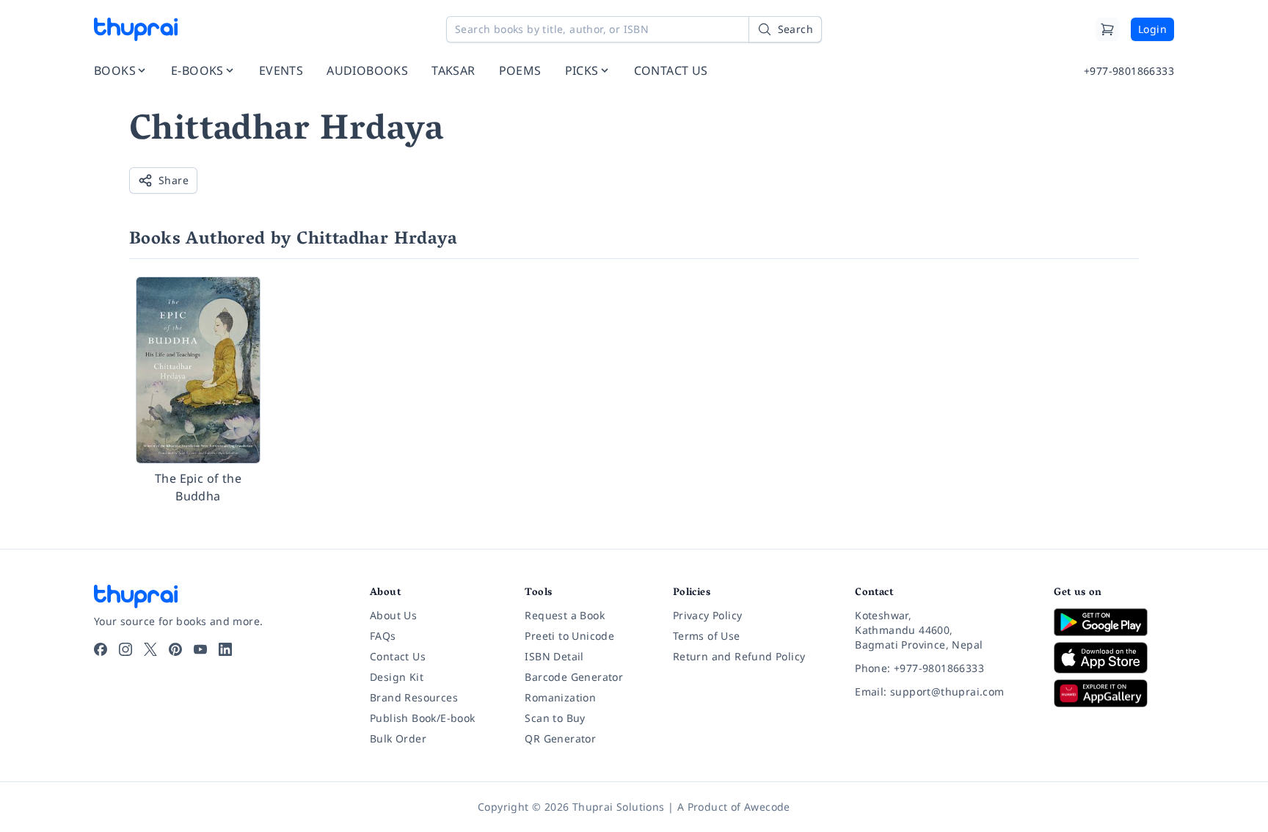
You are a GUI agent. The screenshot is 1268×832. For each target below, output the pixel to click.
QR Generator (560, 738)
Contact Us (398, 656)
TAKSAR (453, 70)
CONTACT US (671, 70)
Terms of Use (706, 636)
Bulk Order (398, 738)
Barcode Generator (574, 677)
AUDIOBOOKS (367, 70)
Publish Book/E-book (423, 718)
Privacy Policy (708, 615)
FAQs (383, 636)
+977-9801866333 (1129, 71)
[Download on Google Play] (1114, 622)
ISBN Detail (554, 656)
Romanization (560, 697)
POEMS (520, 70)
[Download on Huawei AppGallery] (1114, 693)
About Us (393, 615)
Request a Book (565, 615)
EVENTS (281, 70)
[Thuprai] (136, 29)
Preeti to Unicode (569, 636)
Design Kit (396, 677)
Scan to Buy (555, 718)
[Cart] (1107, 29)
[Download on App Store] (1114, 658)
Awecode (767, 807)
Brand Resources (414, 697)
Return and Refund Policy (739, 656)
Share (173, 180)
